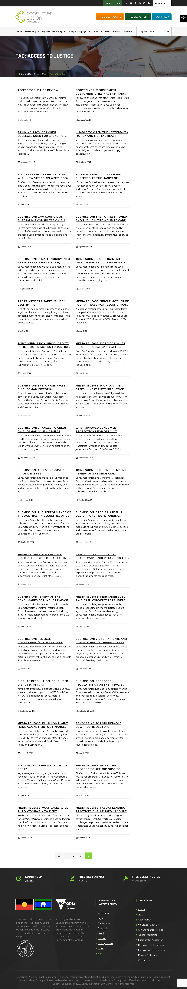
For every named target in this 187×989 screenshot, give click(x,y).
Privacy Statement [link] (148, 955)
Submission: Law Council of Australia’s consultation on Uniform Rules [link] (41, 218)
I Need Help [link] (30, 31)
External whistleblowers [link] (151, 950)
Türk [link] (100, 948)
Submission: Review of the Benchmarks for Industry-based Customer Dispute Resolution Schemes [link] (44, 598)
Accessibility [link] (104, 913)
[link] (183, 18)
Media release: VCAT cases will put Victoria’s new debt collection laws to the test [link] (43, 809)
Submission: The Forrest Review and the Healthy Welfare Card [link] (102, 218)
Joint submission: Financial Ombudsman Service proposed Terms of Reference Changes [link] (100, 261)
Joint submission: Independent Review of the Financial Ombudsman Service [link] (101, 472)
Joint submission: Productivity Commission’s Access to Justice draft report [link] (43, 345)
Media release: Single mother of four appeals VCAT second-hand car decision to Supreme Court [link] (102, 303)
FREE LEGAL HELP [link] (137, 16)
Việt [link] (100, 953)
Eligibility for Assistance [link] (150, 940)
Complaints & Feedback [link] (151, 945)
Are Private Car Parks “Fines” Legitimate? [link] (41, 303)
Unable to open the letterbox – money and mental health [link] (102, 134)
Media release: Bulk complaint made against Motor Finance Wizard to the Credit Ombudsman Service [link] (43, 725)
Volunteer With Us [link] (148, 924)
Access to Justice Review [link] (38, 90)
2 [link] (73, 856)
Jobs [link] (140, 914)
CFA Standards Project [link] (150, 930)
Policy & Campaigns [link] (78, 31)
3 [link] (81, 856)
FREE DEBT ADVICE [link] (110, 16)
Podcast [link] (117, 31)
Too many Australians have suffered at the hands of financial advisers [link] (98, 176)
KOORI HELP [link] (161, 16)
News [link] (107, 31)
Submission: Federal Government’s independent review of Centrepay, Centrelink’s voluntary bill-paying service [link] (41, 640)
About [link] (96, 31)
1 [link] (66, 856)
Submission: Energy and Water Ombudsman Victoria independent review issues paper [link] (42, 387)
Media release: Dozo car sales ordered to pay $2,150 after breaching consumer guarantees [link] (100, 345)
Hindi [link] (101, 933)
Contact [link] (128, 31)
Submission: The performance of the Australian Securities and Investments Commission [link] (44, 514)
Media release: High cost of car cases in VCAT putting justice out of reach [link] (101, 387)
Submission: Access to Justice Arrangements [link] (42, 472)
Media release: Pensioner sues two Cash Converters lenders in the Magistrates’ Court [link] (101, 598)
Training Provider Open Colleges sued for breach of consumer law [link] (41, 134)
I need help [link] (112, 3)
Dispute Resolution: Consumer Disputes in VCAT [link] (43, 683)
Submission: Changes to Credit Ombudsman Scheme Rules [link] (43, 429)
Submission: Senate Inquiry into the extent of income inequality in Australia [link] (44, 261)
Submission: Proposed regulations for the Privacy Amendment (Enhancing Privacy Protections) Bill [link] (101, 683)
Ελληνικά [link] (102, 928)
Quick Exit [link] (161, 3)
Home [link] (19, 31)
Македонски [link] (105, 943)
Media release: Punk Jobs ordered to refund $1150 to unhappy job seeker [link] (98, 767)
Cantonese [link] (104, 923)
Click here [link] (29, 881)
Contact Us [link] (144, 960)
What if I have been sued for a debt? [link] (42, 767)
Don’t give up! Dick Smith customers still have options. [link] (101, 92)
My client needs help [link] (52, 31)
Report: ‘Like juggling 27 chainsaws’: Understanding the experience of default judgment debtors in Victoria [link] (102, 556)
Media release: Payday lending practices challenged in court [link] (101, 809)
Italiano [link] (102, 938)
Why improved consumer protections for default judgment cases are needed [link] (98, 429)
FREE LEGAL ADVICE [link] (146, 876)
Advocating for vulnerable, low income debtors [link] (99, 725)
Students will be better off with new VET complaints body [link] (43, 176)
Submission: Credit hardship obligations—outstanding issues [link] (99, 514)
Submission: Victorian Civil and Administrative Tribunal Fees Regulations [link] (101, 640)
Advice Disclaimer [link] (147, 935)
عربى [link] (100, 918)
